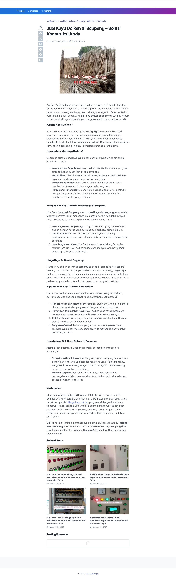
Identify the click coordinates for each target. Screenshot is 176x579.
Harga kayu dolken (78, 402)
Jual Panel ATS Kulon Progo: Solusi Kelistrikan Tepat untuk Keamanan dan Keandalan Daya (66, 477)
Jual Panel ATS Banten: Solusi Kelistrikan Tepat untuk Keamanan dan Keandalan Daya (109, 520)
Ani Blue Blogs (92, 574)
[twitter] (40, 38)
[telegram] (40, 49)
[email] (40, 60)
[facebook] (40, 33)
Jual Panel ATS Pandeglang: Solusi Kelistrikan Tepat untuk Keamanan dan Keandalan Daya (66, 520)
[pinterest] (40, 54)
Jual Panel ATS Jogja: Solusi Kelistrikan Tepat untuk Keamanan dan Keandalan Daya (109, 477)
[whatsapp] (40, 44)
